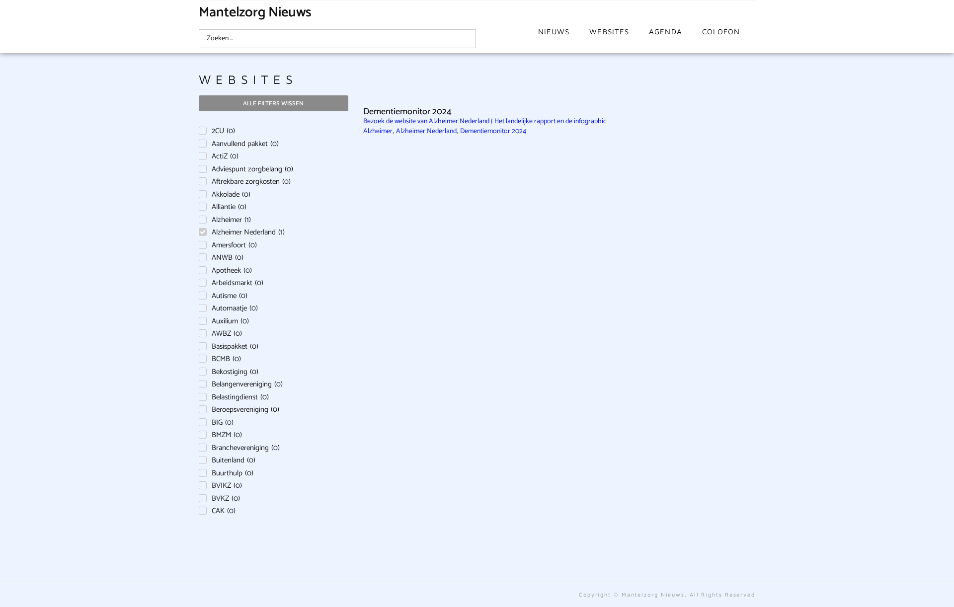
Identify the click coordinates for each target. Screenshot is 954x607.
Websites (609, 31)
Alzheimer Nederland (426, 131)
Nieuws (554, 31)
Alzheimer (378, 131)
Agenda (665, 31)
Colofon (721, 31)
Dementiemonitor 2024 (493, 131)
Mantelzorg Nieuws (255, 12)
